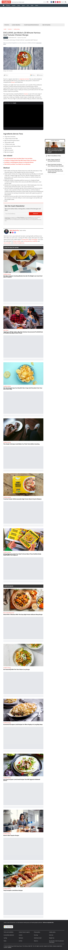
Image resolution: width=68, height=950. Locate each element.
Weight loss (51, 938)
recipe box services (24, 79)
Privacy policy (37, 932)
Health (13, 5)
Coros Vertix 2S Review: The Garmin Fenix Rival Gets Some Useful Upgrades (55, 171)
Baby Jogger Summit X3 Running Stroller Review (54, 160)
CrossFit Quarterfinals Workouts (31, 24)
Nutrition (10, 29)
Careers (20, 935)
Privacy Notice (7, 218)
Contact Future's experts (24, 932)
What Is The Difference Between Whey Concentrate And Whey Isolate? (56, 151)
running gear (34, 239)
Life (28, 5)
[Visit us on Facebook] (51, 2)
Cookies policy (52, 932)
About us (36, 940)
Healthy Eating (16, 29)
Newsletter (41, 75)
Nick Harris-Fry (13, 37)
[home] (3, 5)
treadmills (34, 241)
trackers (19, 241)
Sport (23, 5)
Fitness (8, 5)
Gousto (13, 82)
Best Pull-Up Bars (46, 24)
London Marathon (16, 24)
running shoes (25, 239)
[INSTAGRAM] (13, 232)
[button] (63, 2)
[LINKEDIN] (15, 232)
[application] (23, 116)
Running (36, 935)
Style (32, 5)
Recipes (5, 37)
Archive (20, 940)
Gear (18, 5)
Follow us (33, 75)
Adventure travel (37, 938)
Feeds (5, 940)
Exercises (51, 935)
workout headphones (18, 243)
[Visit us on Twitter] (53, 2)
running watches (27, 241)
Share (7, 75)
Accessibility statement (9, 935)
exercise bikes (7, 243)
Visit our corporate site (48, 922)
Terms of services (20, 217)
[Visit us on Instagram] (55, 2)
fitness (15, 241)
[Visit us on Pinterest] (58, 2)
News (36, 5)
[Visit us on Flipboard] (60, 2)
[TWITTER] (11, 232)
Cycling (5, 938)
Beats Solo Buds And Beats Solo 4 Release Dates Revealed (55, 165)
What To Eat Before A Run (54, 155)
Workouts (21, 938)
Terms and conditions (8, 932)
